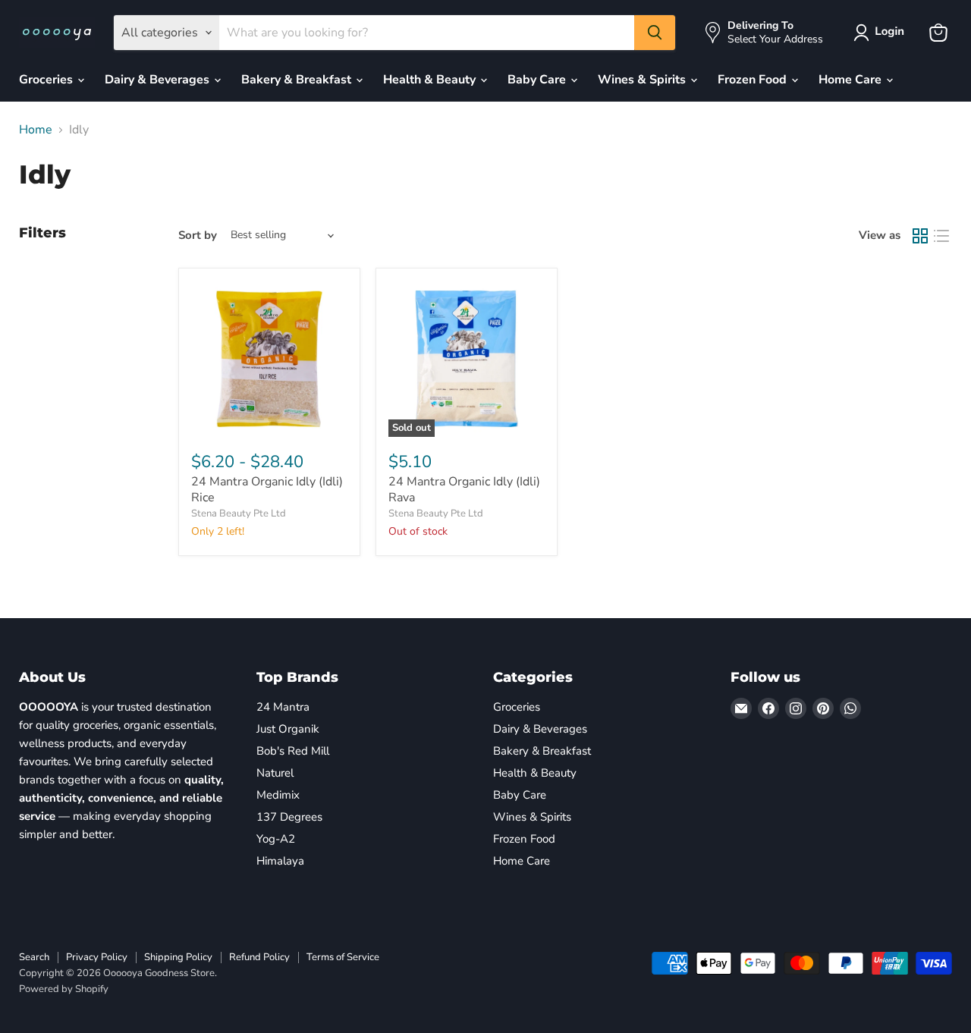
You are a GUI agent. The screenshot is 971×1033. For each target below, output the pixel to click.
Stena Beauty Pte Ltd (238, 513)
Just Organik (287, 728)
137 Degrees (289, 816)
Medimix (278, 794)
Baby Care (538, 79)
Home (35, 130)
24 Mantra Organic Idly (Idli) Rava (464, 489)
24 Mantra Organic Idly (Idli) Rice (267, 489)
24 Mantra (283, 706)
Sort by (197, 235)
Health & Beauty (431, 79)
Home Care (852, 79)
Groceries (47, 79)
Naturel (275, 772)
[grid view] (920, 235)
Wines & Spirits (643, 79)
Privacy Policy (96, 957)
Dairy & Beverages (158, 79)
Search (34, 957)
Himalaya (280, 860)
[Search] (654, 32)
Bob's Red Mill (292, 750)
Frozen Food (754, 79)
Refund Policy (259, 957)
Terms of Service (342, 957)
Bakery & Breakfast (297, 79)
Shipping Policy (178, 957)
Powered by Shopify (63, 989)
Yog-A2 (275, 838)
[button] (881, 33)
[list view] (941, 235)
